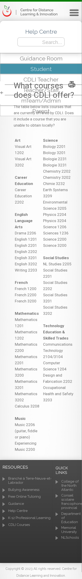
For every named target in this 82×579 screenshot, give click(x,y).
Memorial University (69, 530)
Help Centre (18, 511)
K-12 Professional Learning (29, 518)
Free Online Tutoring (24, 497)
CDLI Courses (19, 525)
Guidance (16, 504)
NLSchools (70, 538)
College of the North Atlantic (70, 485)
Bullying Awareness (23, 490)
